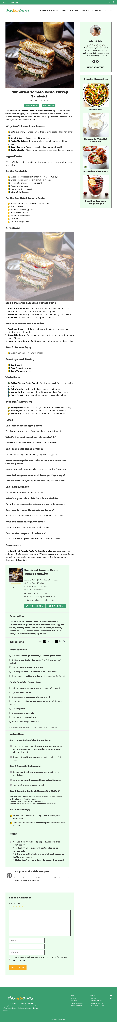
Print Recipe (36, 606)
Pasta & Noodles (49, 10)
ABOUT (93, 995)
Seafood (96, 10)
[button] (105, 10)
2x (60, 641)
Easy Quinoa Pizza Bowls (95, 171)
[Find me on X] (97, 61)
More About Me (95, 67)
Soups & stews (76, 1006)
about (5, 2)
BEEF (64, 10)
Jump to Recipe (32, 105)
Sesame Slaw (95, 109)
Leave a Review (48, 105)
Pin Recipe (57, 606)
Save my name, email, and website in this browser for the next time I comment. (39, 959)
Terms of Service (97, 1003)
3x (64, 641)
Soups (85, 10)
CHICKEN (74, 10)
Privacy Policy (96, 1000)
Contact (94, 998)
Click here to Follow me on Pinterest (26, 880)
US (44, 641)
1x (56, 641)
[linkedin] (110, 2)
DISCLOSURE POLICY (97, 1006)
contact (14, 2)
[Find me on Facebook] (93, 61)
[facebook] (113, 2)
